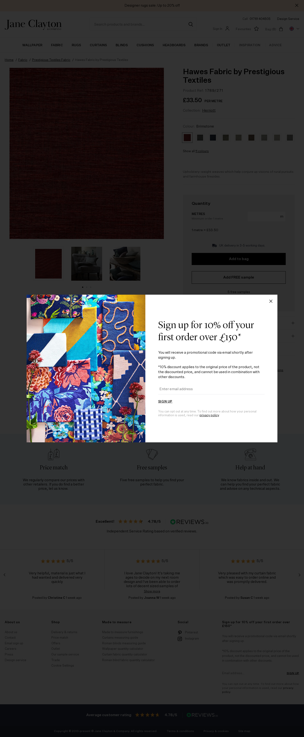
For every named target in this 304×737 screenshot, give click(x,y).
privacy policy (209, 415)
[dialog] (152, 368)
